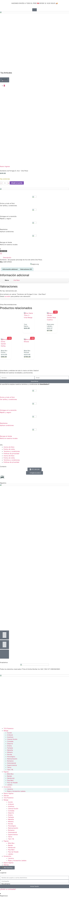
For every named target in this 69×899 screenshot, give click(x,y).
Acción (9, 733)
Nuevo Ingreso (5, 166)
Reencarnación (12, 759)
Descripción (7, 257)
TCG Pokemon (8, 728)
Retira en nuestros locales (9, 438)
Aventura (10, 737)
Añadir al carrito (16, 183)
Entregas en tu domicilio (8, 410)
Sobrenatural (11, 763)
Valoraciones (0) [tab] (26, 269)
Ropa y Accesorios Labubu (16, 791)
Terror (9, 767)
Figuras (6, 772)
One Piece (16, 280)
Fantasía (10, 748)
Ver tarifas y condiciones (8, 399)
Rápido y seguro (5, 412)
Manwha (10, 750)
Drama (9, 746)
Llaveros (10, 789)
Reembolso (4, 423)
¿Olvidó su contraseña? (8, 889)
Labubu (9, 785)
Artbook (10, 735)
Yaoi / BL (10, 769)
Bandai (9, 776)
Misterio (10, 752)
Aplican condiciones (7, 425)
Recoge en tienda (6, 436)
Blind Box (10, 774)
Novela (9, 754)
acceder (7, 296)
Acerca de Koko (9, 447)
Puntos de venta (9, 449)
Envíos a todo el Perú (7, 397)
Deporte (10, 743)
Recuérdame (5, 884)
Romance (10, 761)
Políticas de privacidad (11, 453)
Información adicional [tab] (10, 269)
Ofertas (6, 795)
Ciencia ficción (12, 739)
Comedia (10, 741)
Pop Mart (10, 780)
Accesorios (7, 787)
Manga (6, 731)
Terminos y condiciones (12, 451)
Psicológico (11, 756)
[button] (1, 67)
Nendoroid (10, 778)
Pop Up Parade (12, 782)
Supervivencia (12, 765)
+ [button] (31, 329)
